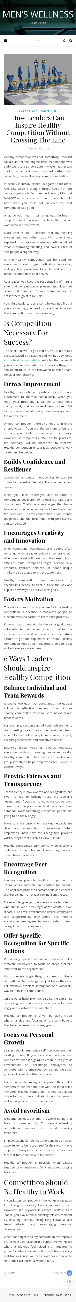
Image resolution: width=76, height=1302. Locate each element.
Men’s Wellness (38, 14)
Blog (66, 1295)
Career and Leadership (38, 111)
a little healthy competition (22, 360)
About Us (49, 1295)
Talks (59, 1295)
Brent (11, 1273)
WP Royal (33, 1295)
